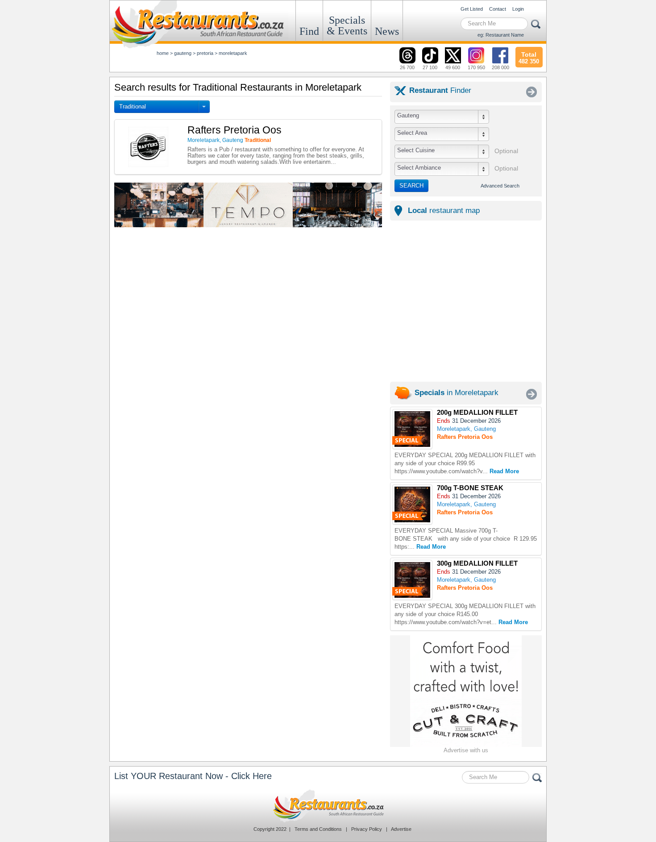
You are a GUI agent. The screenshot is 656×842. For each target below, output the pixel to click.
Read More (504, 471)
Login (518, 9)
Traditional (132, 106)
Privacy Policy (366, 829)
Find (309, 31)
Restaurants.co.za (328, 806)
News (387, 31)
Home (163, 53)
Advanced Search (500, 185)
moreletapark (233, 53)
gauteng (182, 53)
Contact (497, 9)
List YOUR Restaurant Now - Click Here (193, 776)
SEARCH (411, 185)
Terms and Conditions (318, 829)
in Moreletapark (456, 392)
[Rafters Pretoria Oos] (412, 429)
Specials (347, 25)
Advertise (401, 829)
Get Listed (472, 9)
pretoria (205, 53)
